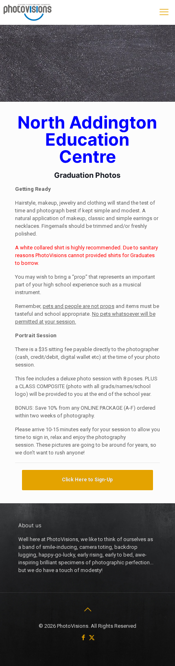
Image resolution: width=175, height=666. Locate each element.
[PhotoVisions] (26, 12)
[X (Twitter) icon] (92, 637)
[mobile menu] (164, 12)
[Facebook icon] (83, 637)
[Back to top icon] (87, 609)
